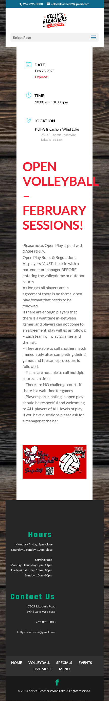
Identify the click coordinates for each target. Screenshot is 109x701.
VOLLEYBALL (39, 662)
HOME (16, 662)
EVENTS (85, 662)
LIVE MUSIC (43, 669)
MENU (64, 669)
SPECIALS (64, 662)
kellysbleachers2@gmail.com (36, 632)
